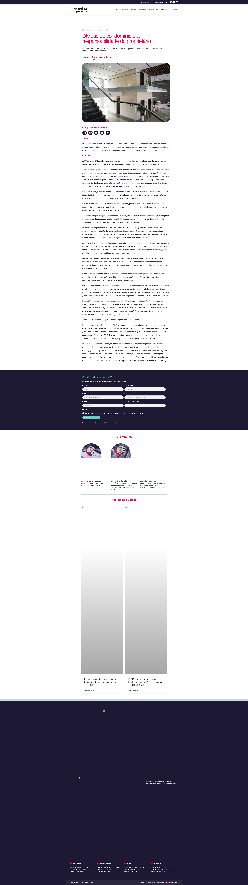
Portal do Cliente (145, 2)
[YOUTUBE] (177, 2)
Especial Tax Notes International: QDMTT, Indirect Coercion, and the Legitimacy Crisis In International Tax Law (152, 484)
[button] (84, 133)
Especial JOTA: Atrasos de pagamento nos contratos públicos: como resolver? (92, 483)
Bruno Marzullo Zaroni (101, 57)
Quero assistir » (89, 690)
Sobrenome (128, 385)
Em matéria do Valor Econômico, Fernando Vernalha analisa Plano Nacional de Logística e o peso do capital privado (124, 485)
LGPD (84, 410)
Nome (84, 385)
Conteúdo (142, 10)
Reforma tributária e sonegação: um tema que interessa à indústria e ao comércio (101, 682)
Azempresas (174, 882)
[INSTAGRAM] (174, 2)
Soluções (125, 10)
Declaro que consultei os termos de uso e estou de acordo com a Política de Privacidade (115, 413)
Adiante (115, 10)
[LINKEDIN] (171, 2)
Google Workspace (161, 2)
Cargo (126, 393)
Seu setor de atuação (132, 401)
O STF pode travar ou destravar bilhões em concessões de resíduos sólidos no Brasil (145, 682)
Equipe (133, 10)
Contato (174, 10)
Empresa (85, 401)
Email (84, 393)
